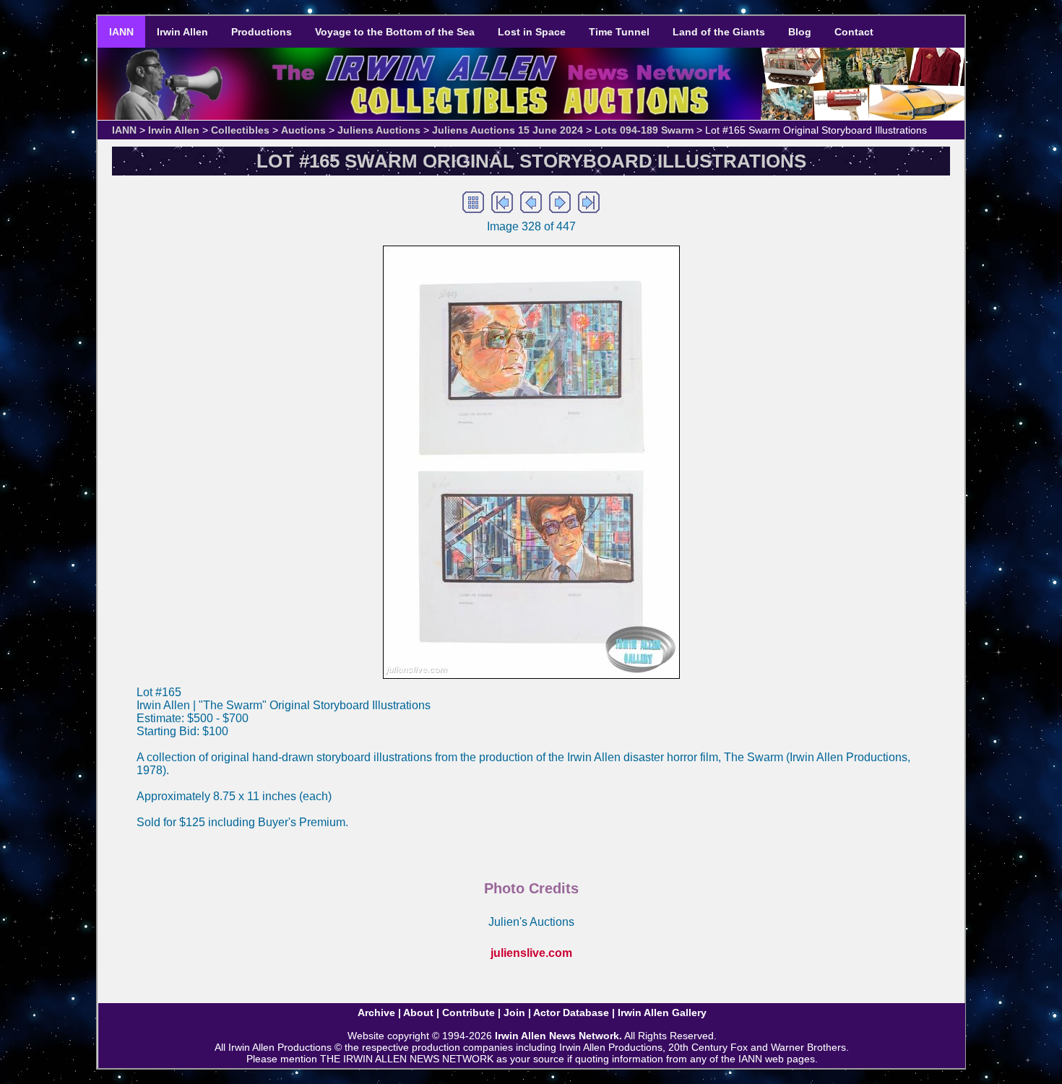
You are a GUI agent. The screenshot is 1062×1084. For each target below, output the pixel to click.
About (418, 1012)
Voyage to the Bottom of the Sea (395, 32)
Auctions (303, 130)
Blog (799, 32)
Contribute (468, 1012)
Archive (376, 1012)
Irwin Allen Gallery (662, 1012)
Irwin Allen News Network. (558, 1035)
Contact (853, 32)
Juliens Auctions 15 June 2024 (507, 130)
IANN (121, 32)
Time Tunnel (619, 32)
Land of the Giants (719, 32)
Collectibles (240, 130)
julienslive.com (531, 953)
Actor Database (571, 1012)
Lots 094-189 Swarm (644, 130)
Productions (261, 32)
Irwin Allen (182, 32)
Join (514, 1012)
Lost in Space (532, 32)
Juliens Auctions (378, 130)
